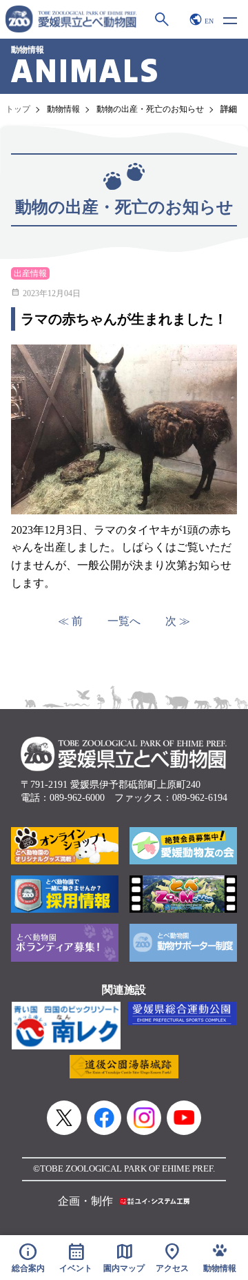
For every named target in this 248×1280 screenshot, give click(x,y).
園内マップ (124, 1257)
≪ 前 (70, 621)
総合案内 (28, 1257)
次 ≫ (177, 621)
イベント (75, 1257)
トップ (18, 109)
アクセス (172, 1257)
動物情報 (63, 109)
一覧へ (124, 621)
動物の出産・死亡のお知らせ (150, 109)
